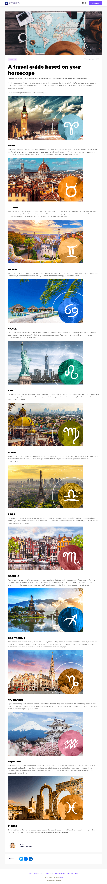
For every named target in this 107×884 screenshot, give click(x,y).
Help (30, 873)
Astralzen (12, 3)
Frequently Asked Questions (64, 873)
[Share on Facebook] (26, 859)
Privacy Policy (48, 873)
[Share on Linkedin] (31, 859)
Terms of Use (38, 873)
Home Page (96, 3)
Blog (76, 873)
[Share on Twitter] (21, 859)
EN (86, 3)
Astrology (12, 60)
